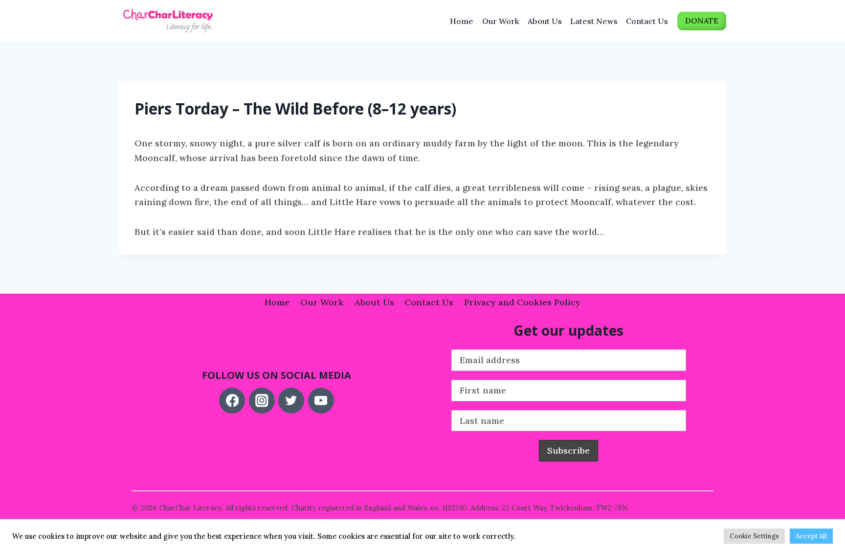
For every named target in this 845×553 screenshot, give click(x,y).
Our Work (500, 21)
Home (461, 21)
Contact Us (647, 21)
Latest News (594, 21)
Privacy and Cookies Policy (522, 302)
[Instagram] (262, 401)
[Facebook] (232, 401)
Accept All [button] (811, 536)
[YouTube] (321, 401)
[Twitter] (291, 401)
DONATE (701, 20)
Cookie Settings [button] (754, 536)
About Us (545, 21)
